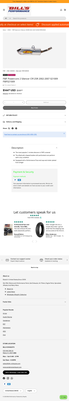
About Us (10, 289)
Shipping (5, 93)
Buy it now (34, 108)
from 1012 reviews (33, 218)
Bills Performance (11, 396)
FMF (4, 71)
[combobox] (34, 18)
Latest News (11, 292)
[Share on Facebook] (12, 128)
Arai (4, 335)
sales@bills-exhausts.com (11, 364)
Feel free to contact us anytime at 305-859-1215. (20, 134)
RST (4, 324)
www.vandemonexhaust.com (12, 367)
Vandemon (6, 320)
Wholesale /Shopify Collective (16, 295)
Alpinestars (6, 328)
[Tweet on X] (9, 128)
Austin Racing (7, 317)
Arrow (5, 313)
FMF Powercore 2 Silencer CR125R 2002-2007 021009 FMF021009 (29, 30)
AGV (4, 331)
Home (4, 30)
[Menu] (4, 10)
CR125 (9, 30)
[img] (34, 215)
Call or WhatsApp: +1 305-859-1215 (16, 372)
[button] (65, 10)
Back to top (34, 267)
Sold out (46, 102)
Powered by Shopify (21, 396)
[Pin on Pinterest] (16, 128)
